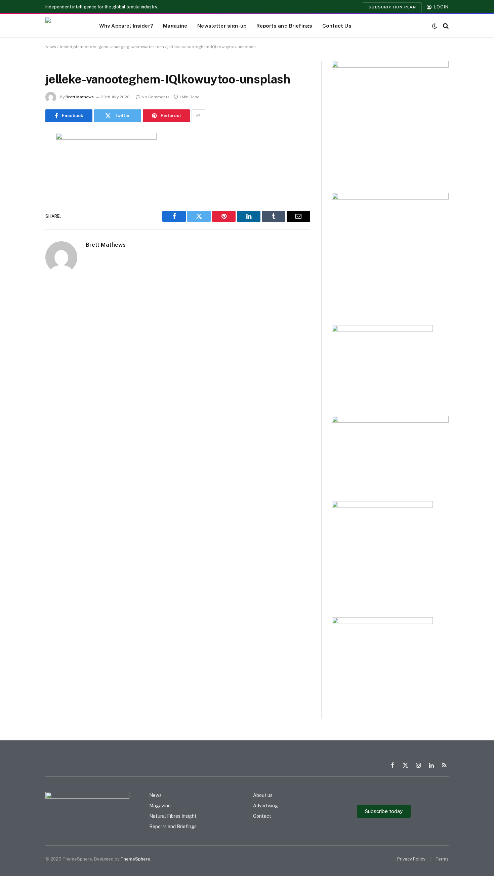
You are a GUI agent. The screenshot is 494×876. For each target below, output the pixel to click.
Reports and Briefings (284, 26)
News (50, 46)
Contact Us (337, 26)
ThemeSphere (135, 859)
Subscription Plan (392, 7)
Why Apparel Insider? (126, 26)
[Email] (22, 224)
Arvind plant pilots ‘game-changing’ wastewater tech (111, 46)
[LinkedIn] (22, 189)
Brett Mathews (80, 97)
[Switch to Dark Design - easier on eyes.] (434, 26)
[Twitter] (22, 172)
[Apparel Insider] (63, 26)
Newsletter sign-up (221, 26)
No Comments (155, 97)
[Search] (445, 25)
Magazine (175, 26)
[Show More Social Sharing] (198, 115)
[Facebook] (22, 155)
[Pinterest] (22, 206)
